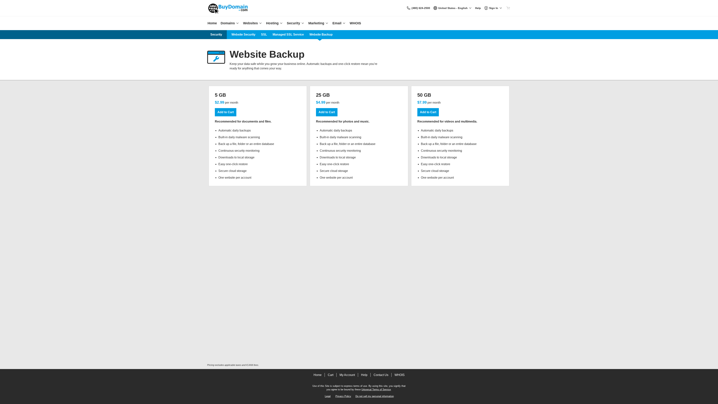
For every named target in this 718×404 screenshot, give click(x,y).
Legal (328, 396)
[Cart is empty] (508, 8)
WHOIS (400, 375)
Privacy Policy (343, 396)
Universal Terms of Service (376, 389)
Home (318, 375)
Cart (330, 375)
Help (364, 375)
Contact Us (381, 375)
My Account (347, 375)
